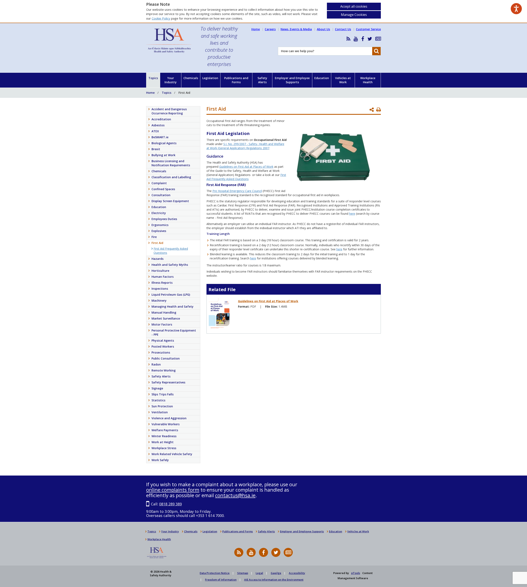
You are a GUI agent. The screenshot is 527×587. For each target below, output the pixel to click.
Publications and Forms (236, 80)
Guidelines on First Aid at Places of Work (268, 301)
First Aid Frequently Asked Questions (246, 177)
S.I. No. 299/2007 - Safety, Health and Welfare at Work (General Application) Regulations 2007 (245, 146)
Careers (270, 29)
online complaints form (172, 489)
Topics (153, 78)
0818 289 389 (170, 503)
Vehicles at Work (343, 80)
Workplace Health (367, 80)
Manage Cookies (354, 14)
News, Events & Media (296, 29)
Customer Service (368, 29)
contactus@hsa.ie (235, 495)
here (352, 214)
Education (321, 78)
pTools (355, 573)
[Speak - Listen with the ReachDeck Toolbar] (516, 8)
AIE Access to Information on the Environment (273, 579)
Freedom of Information (221, 579)
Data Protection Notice (215, 573)
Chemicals (190, 78)
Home (255, 29)
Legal (259, 573)
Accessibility (297, 573)
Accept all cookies (353, 6)
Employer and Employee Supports (292, 80)
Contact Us (343, 29)
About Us (323, 29)
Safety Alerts (262, 80)
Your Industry (170, 80)
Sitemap (242, 573)
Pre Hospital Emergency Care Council (237, 191)
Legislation (210, 78)
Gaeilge (276, 573)
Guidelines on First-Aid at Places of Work (246, 167)
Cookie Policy (161, 18)
